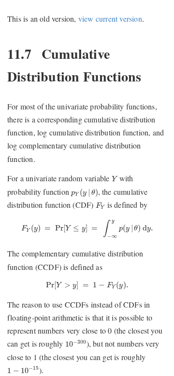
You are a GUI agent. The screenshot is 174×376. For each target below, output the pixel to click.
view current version (110, 18)
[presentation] (114, 178)
